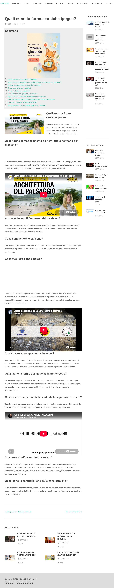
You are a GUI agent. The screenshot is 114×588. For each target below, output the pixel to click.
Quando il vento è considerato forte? (102, 24)
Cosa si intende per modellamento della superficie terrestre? (31, 99)
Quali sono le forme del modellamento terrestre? (27, 97)
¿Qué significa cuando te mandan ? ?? (100, 38)
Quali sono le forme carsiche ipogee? (22, 79)
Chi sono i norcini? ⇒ (74, 512)
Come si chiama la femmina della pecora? (66, 536)
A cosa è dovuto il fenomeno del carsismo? (24, 85)
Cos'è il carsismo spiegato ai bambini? (22, 94)
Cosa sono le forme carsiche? (19, 88)
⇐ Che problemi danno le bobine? (18, 512)
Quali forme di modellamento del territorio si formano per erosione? (34, 82)
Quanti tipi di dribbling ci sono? (100, 199)
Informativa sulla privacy (24, 582)
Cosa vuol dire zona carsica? (19, 91)
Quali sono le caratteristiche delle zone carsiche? (27, 105)
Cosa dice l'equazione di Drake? (100, 153)
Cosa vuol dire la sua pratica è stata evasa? (101, 51)
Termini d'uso (9, 582)
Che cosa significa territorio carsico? (22, 102)
